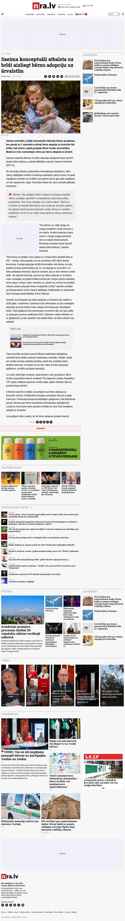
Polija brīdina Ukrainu (105, 74)
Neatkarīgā (29, 14)
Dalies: (32, 422)
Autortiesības (49, 912)
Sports (70, 14)
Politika (8, 54)
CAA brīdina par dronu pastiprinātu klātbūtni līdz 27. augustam (107, 90)
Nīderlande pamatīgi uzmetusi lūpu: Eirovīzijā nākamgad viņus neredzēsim (71, 613)
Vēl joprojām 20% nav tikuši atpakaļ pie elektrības (108, 101)
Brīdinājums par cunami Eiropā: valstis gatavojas (106, 114)
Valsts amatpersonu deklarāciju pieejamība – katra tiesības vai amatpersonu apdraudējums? (63, 781)
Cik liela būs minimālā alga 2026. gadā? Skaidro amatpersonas (38, 559)
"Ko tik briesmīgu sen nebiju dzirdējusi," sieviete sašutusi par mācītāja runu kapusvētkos (44, 530)
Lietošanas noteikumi (37, 912)
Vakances (68, 912)
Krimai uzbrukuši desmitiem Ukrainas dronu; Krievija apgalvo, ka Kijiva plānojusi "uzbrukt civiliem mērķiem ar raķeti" (43, 523)
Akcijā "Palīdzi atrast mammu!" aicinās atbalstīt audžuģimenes (69, 489)
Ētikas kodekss (58, 912)
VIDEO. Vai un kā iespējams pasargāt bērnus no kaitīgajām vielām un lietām (23, 755)
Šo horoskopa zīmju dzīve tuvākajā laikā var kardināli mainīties (39, 537)
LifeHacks (61, 14)
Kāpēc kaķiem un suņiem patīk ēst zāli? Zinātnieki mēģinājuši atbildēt (41, 545)
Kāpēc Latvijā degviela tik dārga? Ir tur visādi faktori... (63, 743)
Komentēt (41, 428)
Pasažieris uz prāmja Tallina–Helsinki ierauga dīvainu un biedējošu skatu (46, 336)
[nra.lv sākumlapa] (44, 5)
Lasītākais (90, 55)
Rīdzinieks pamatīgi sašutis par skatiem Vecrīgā (20, 823)
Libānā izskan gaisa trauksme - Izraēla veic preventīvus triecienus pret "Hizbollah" (42, 567)
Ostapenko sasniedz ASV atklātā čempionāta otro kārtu (35, 574)
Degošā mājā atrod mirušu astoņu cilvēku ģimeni (9, 488)
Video (6, 660)
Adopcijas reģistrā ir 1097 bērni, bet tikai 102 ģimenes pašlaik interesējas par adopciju (50, 490)
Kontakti (74, 912)
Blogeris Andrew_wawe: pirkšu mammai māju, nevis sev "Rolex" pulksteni (44, 551)
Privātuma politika (24, 912)
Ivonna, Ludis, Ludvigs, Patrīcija (69, 7)
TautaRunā (51, 14)
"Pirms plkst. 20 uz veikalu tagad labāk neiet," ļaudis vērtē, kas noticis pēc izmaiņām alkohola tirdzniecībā (43, 515)
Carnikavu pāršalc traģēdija (21, 581)
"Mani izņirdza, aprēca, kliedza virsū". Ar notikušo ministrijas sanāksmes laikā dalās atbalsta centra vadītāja (30, 492)
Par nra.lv (4, 912)
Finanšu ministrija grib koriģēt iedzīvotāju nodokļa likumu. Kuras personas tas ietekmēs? (44, 343)
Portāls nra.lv (5, 76)
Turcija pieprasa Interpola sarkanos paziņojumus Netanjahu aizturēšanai (52, 640)
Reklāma (10, 912)
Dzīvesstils (40, 14)
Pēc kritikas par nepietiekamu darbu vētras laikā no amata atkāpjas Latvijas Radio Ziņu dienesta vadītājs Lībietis (108, 65)
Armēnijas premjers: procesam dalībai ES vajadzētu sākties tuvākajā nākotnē (20, 632)
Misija (16, 912)
